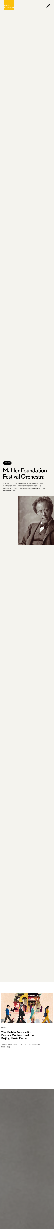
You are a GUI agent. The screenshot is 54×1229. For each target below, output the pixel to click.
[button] (7, 463)
